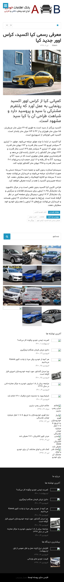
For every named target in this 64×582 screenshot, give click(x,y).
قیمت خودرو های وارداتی (37, 558)
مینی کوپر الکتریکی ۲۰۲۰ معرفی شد (34, 436)
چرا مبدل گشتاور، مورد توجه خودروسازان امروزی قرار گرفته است (27, 373)
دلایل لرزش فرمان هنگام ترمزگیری (34, 350)
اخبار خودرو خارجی (41, 212)
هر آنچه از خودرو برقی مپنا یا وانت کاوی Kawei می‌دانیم (29, 360)
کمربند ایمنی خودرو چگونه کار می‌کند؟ (37, 25)
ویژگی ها (31, 220)
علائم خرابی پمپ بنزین (39, 405)
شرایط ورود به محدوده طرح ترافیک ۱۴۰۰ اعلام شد (28, 395)
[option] (30, 25)
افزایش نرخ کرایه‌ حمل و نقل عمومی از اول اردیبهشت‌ (30, 549)
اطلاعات (41, 217)
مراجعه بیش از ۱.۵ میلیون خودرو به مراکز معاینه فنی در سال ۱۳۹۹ (26, 385)
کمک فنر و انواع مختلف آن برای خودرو (33, 449)
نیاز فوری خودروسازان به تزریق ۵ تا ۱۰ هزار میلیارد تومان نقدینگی (28, 416)
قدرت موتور (32, 217)
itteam (54, 45)
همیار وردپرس (21, 577)
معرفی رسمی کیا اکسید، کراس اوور (48, 220)
